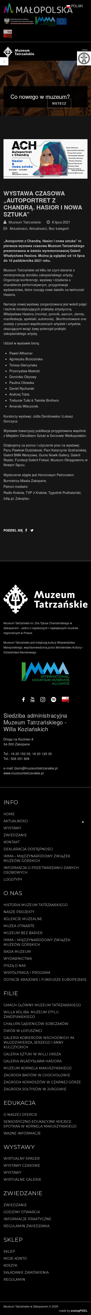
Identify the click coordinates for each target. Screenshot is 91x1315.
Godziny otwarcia (22, 1212)
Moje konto (15, 1258)
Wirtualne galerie (22, 1179)
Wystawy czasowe (22, 1165)
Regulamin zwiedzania (26, 1226)
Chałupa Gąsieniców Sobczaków (36, 1024)
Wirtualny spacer (22, 1158)
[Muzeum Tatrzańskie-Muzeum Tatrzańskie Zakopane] (19, 51)
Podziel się (13, 530)
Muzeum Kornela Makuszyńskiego (38, 1068)
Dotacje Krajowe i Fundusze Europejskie (45, 980)
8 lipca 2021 (61, 222)
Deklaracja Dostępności (28, 849)
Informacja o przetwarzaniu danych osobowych (41, 870)
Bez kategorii (59, 228)
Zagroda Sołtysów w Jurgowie (35, 1089)
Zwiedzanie (15, 835)
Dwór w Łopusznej (23, 1031)
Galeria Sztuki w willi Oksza (32, 1054)
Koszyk (10, 1265)
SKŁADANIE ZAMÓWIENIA (26, 1272)
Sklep (9, 1251)
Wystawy (12, 828)
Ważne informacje (22, 1133)
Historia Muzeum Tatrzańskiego (36, 905)
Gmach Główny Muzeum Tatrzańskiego (42, 1005)
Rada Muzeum (17, 952)
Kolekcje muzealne (23, 919)
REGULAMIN (14, 1279)
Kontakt (12, 842)
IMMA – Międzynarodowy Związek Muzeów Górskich (37, 858)
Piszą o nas (15, 966)
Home (9, 814)
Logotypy (13, 879)
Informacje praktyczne (27, 1219)
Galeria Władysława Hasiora (33, 1061)
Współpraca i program (27, 973)
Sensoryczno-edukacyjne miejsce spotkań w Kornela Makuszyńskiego (40, 1124)
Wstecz (59, 103)
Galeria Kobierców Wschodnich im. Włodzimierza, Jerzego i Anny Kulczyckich (39, 1042)
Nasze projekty (19, 912)
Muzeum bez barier (23, 933)
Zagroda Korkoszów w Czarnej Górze (42, 1082)
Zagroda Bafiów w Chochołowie (37, 1075)
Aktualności (18, 228)
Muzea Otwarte (19, 926)
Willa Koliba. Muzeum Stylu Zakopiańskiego (31, 1014)
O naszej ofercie (20, 1115)
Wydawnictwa (18, 959)
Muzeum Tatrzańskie (25, 222)
